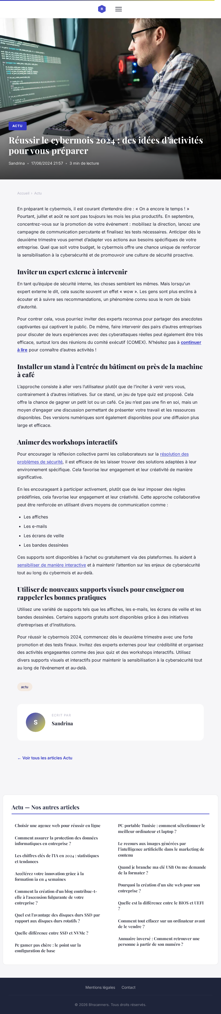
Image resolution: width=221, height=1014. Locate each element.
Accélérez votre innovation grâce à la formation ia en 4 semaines (49, 876)
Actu (17, 126)
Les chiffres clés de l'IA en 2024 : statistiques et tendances (57, 858)
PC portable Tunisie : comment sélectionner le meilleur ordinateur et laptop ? (161, 828)
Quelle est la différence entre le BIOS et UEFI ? (161, 905)
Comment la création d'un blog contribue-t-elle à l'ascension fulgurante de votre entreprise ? (56, 897)
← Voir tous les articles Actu (44, 757)
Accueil (23, 193)
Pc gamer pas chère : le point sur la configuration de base (48, 947)
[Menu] (118, 9)
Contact (129, 987)
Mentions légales (100, 987)
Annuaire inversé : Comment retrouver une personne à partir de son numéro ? (159, 941)
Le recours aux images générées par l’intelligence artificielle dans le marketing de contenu (161, 849)
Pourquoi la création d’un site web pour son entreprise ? (159, 887)
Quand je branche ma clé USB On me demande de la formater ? (162, 869)
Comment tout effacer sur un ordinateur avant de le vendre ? (161, 923)
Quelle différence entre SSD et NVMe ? (51, 933)
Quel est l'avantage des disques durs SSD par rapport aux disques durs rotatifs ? (57, 917)
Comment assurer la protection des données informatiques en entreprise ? (56, 840)
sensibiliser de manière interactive (51, 565)
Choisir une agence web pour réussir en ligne (58, 825)
